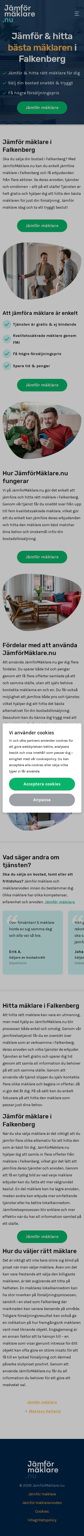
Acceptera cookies (42, 784)
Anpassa (42, 799)
